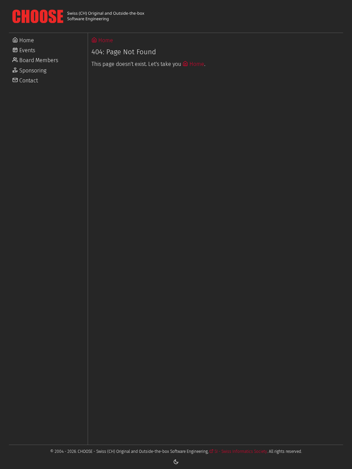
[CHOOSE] (176, 16)
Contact (28, 80)
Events (26, 50)
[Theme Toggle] (176, 461)
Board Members (38, 60)
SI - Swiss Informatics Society (240, 451)
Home (26, 40)
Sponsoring (32, 70)
